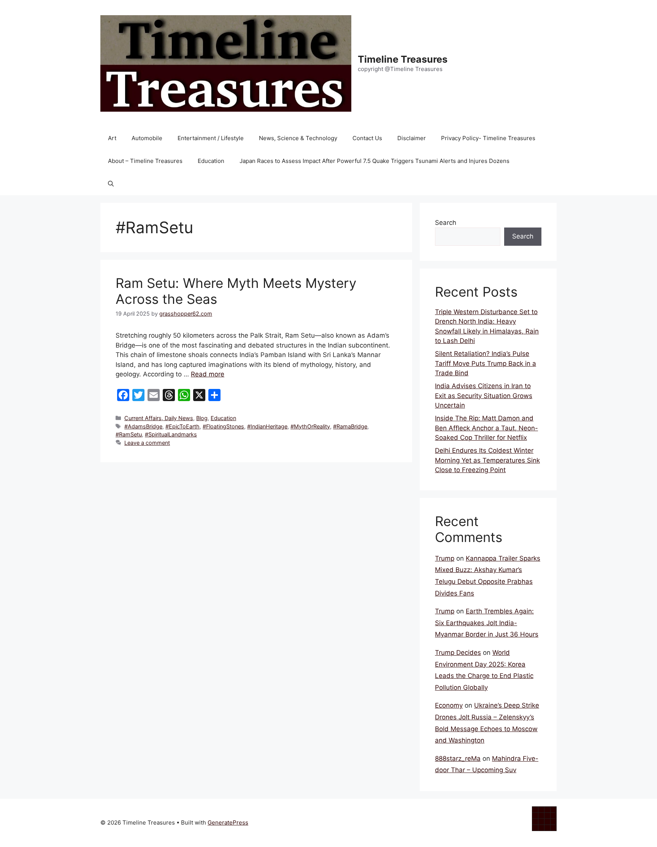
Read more (207, 374)
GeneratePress (228, 822)
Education (211, 160)
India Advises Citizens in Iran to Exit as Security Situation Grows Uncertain (483, 395)
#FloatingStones (223, 426)
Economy (449, 705)
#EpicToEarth (182, 426)
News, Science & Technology (298, 138)
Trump (444, 558)
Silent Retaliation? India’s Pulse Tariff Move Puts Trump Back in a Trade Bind (485, 363)
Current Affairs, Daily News (158, 418)
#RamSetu (129, 434)
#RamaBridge (350, 426)
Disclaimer (411, 138)
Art (112, 138)
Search (445, 222)
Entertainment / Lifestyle (211, 138)
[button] (110, 183)
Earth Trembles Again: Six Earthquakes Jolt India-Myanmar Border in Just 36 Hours (486, 622)
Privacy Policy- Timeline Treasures (488, 138)
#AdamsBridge (143, 426)
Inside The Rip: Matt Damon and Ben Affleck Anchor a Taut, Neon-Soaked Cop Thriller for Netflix (486, 427)
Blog (202, 418)
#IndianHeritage (267, 426)
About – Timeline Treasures (145, 160)
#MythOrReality (310, 426)
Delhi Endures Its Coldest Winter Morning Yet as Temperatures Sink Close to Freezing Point (487, 460)
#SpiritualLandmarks (171, 434)
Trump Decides (458, 652)
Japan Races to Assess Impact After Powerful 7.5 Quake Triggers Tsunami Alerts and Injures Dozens (374, 160)
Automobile (147, 138)
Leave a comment (147, 442)
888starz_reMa (458, 758)
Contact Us (367, 138)
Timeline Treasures (403, 59)
